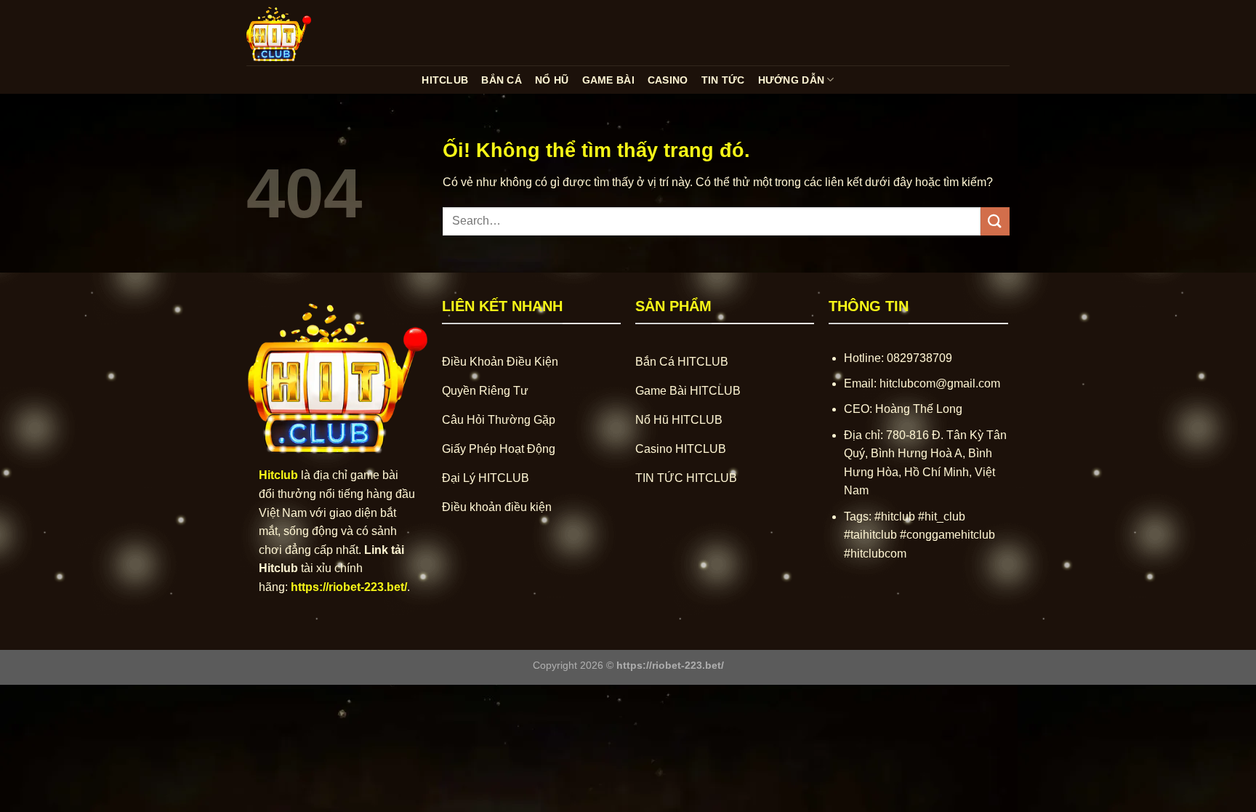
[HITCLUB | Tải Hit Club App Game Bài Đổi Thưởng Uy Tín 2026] (319, 32)
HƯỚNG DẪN (791, 80)
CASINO (668, 80)
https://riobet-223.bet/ (349, 587)
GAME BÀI (608, 80)
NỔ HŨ (551, 80)
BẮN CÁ (501, 80)
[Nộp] (995, 221)
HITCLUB (445, 80)
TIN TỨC (723, 80)
